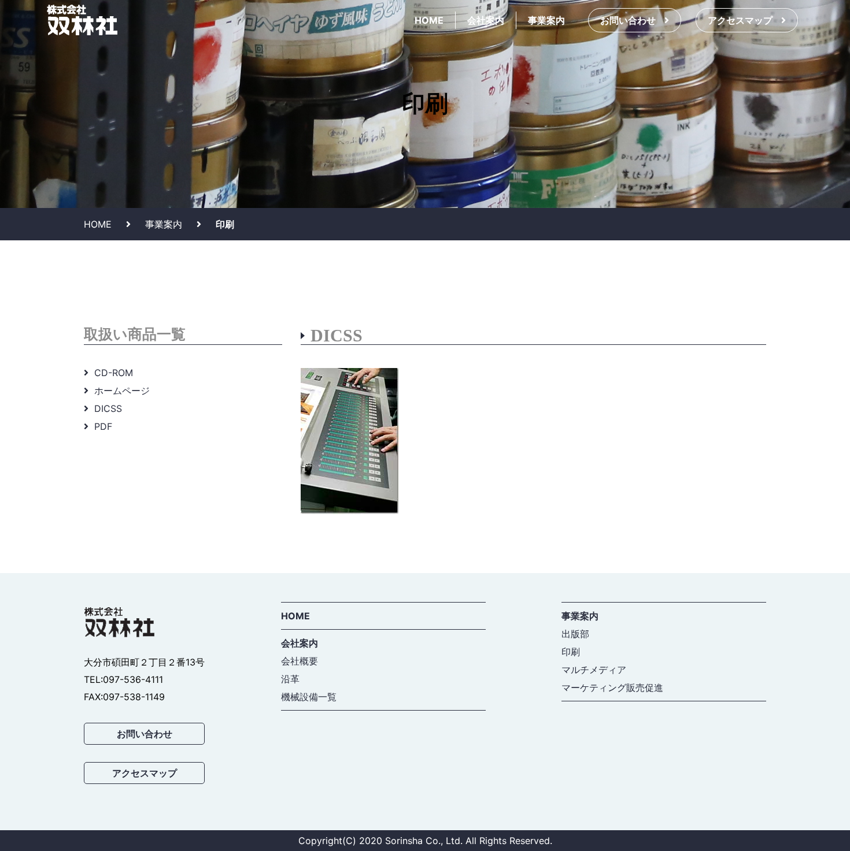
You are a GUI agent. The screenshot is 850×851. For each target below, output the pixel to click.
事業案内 (546, 20)
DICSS (108, 408)
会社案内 (485, 20)
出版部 (575, 634)
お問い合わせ (628, 20)
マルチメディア (593, 669)
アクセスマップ (740, 20)
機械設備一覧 (309, 697)
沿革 (290, 679)
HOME (429, 20)
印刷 (570, 651)
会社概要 (299, 661)
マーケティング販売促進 (612, 687)
